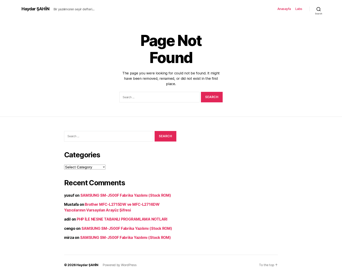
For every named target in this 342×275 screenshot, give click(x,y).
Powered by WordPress (120, 265)
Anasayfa (284, 9)
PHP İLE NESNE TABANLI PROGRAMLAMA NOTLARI (122, 219)
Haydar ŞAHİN (35, 9)
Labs (298, 9)
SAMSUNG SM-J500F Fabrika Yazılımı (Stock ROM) (125, 195)
